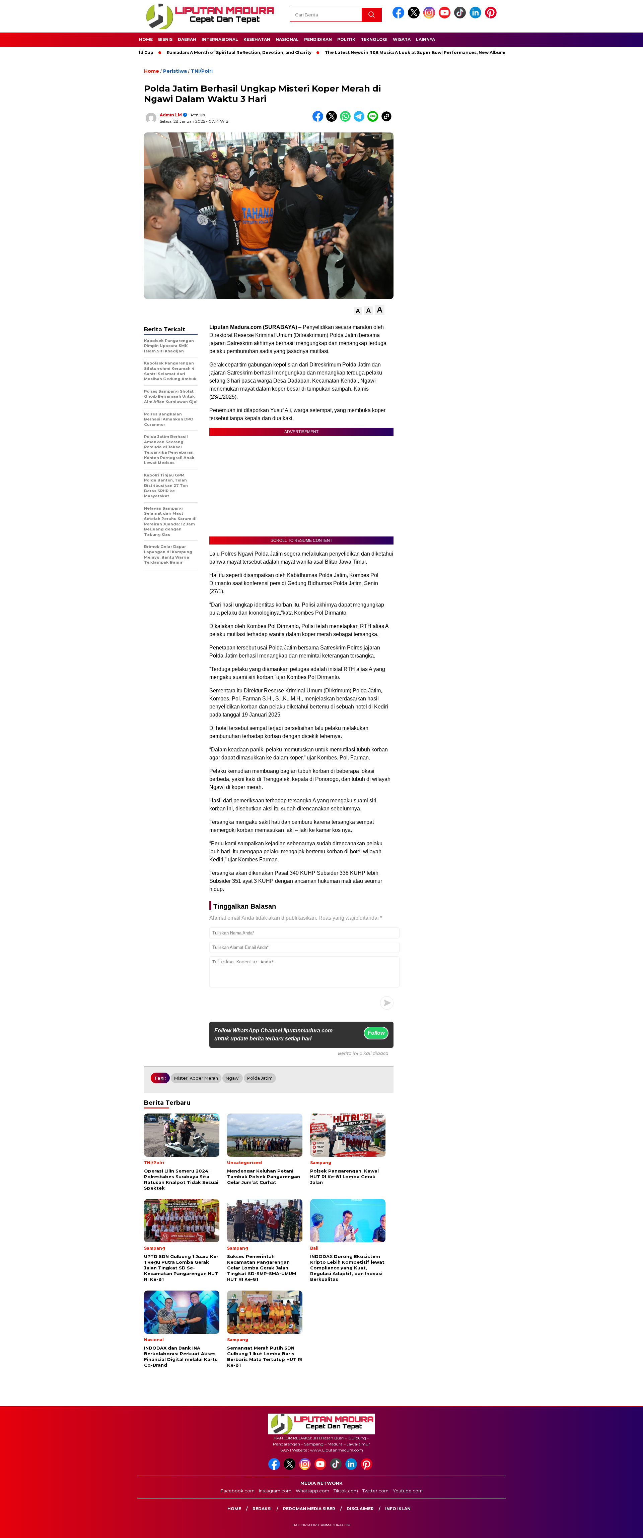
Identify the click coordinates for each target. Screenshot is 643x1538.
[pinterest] (492, 16)
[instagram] (430, 16)
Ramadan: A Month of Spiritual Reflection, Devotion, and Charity (200, 52)
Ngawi (232, 1078)
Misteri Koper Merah (196, 1078)
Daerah (187, 39)
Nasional (287, 39)
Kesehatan (256, 39)
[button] (358, 311)
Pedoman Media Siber (309, 1508)
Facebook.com (238, 1490)
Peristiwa (175, 71)
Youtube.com (408, 1490)
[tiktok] (461, 16)
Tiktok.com (346, 1490)
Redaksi (262, 1508)
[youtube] (446, 16)
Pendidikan (318, 39)
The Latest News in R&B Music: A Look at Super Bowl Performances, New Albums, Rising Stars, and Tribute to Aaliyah (417, 52)
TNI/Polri (202, 71)
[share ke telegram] (360, 120)
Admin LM (171, 114)
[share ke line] (374, 120)
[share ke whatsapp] (347, 120)
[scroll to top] (618, 1527)
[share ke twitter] (333, 120)
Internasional (220, 39)
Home (146, 39)
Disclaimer (360, 1508)
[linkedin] (477, 16)
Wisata (402, 39)
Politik (346, 39)
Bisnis (165, 39)
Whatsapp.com (312, 1490)
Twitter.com (375, 1490)
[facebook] (399, 16)
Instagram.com (275, 1490)
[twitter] (415, 16)
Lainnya (425, 39)
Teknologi (374, 39)
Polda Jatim (260, 1078)
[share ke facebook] (319, 120)
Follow (376, 1033)
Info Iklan (398, 1508)
